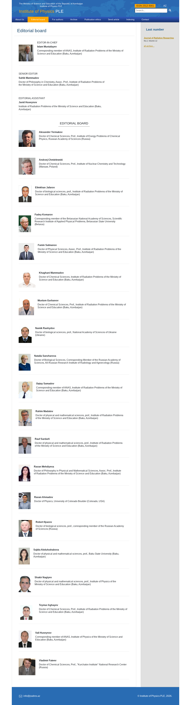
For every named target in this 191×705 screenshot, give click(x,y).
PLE (41, 11)
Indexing (130, 19)
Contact (145, 19)
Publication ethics (92, 19)
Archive (73, 19)
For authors (57, 19)
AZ (165, 5)
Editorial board (38, 19)
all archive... (149, 46)
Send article (113, 19)
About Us (19, 19)
